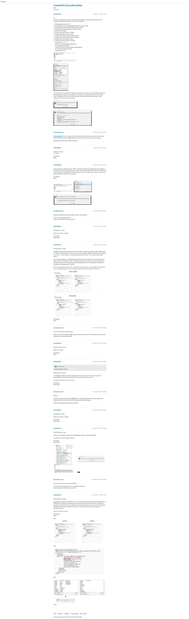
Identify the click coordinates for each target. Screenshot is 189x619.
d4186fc (89, 400)
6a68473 (99, 138)
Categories (60, 613)
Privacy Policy (83, 613)
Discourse (61, 617)
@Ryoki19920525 (58, 136)
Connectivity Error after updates (68, 5)
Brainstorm (3, 1)
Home (55, 613)
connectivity (56, 9)
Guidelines (66, 613)
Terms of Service (75, 613)
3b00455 (85, 214)
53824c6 (71, 331)
